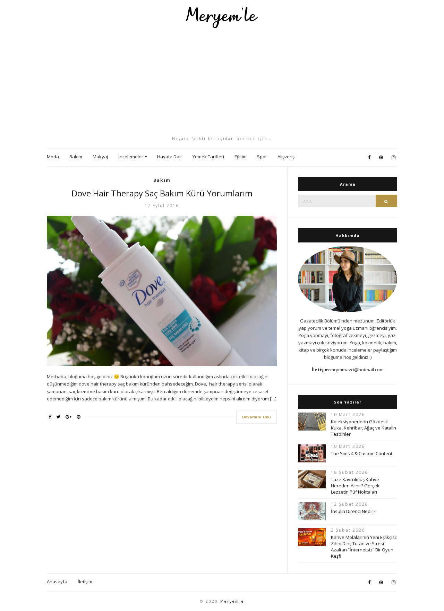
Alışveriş (286, 156)
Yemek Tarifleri (208, 156)
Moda (53, 156)
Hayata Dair (169, 156)
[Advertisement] (222, 82)
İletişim (85, 581)
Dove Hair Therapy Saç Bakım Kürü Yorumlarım (162, 193)
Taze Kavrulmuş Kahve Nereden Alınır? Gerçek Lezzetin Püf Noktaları (355, 485)
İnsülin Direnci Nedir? (353, 511)
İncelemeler (130, 156)
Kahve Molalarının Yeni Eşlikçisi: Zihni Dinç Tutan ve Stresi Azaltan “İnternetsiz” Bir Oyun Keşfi (364, 546)
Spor (262, 156)
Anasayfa (57, 581)
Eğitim (240, 156)
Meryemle (232, 601)
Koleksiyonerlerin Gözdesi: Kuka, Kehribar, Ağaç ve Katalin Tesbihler (363, 427)
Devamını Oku (256, 416)
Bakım (75, 156)
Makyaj (100, 156)
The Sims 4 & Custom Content (361, 453)
